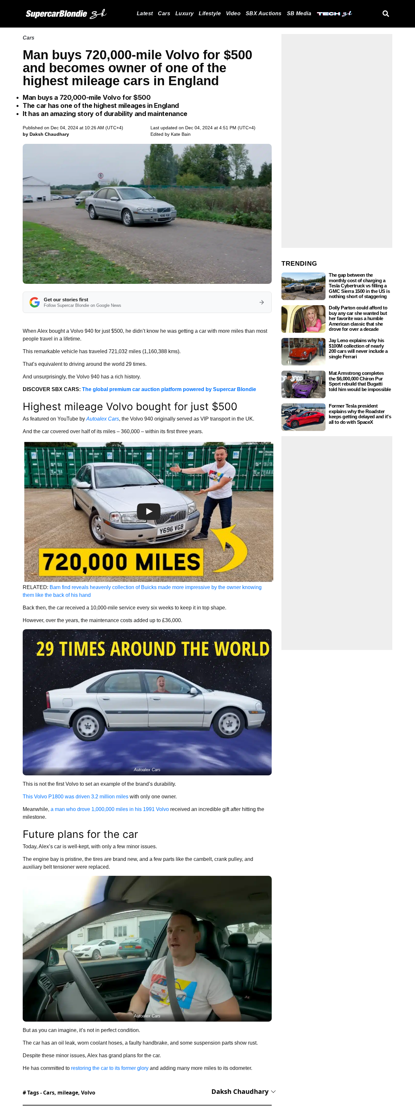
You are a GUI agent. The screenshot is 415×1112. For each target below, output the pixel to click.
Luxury (184, 13)
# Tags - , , (59, 1092)
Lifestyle (210, 13)
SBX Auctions (264, 13)
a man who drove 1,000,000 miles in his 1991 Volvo (110, 809)
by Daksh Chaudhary (46, 134)
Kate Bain (181, 134)
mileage (67, 1092)
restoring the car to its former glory (109, 1068)
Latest (145, 13)
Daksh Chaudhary (239, 1091)
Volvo (88, 1092)
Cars (164, 13)
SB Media (299, 13)
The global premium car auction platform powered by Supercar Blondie (169, 389)
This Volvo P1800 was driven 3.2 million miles (75, 796)
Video (233, 13)
